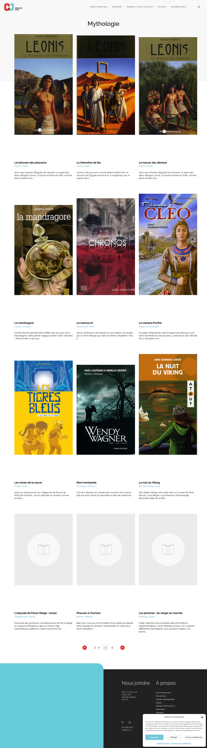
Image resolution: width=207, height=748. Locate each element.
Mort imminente (86, 482)
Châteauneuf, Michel (24, 616)
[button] (202, 717)
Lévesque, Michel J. (87, 486)
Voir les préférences (194, 737)
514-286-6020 (127, 727)
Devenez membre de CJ (165, 706)
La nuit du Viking (149, 482)
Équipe (158, 703)
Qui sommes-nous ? (179, 7)
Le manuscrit (85, 322)
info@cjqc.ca (127, 730)
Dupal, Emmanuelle (149, 326)
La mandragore (24, 322)
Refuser (174, 737)
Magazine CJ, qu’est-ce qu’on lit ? (140, 7)
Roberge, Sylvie (147, 616)
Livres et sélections (98, 7)
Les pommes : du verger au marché (160, 613)
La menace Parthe (150, 322)
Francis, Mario (21, 166)
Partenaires (160, 709)
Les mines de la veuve (28, 482)
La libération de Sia (89, 162)
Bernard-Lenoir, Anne (150, 486)
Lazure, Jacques (22, 326)
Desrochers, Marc (85, 326)
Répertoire (116, 7)
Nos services (161, 696)
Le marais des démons (153, 162)
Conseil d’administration (165, 699)
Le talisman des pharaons (30, 162)
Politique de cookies (163, 743)
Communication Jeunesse (13, 7)
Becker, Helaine (84, 616)
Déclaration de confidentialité (181, 743)
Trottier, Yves (20, 486)
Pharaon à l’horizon (89, 613)
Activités (162, 7)
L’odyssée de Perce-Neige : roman (35, 613)
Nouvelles (160, 713)
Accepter (154, 737)
